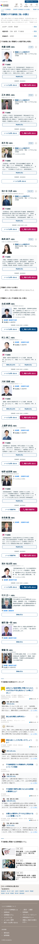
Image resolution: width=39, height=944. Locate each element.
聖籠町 (17, 52)
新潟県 (6, 320)
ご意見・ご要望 (27, 909)
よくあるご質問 (9, 920)
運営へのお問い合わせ (11, 922)
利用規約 (25, 912)
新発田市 (11, 610)
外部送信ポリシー (28, 917)
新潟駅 (6, 322)
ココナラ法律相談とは (11, 909)
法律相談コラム (9, 915)
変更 (35, 27)
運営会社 (6, 933)
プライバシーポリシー (30, 915)
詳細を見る (19, 614)
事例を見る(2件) (10, 365)
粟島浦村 (22, 893)
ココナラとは (8, 917)
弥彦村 (3, 893)
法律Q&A (7, 912)
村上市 (8, 891)
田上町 (7, 893)
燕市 (13, 891)
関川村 (16, 893)
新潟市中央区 (13, 320)
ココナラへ (5, 1)
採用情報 (6, 935)
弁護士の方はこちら (31, 1)
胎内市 (27, 891)
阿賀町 (12, 893)
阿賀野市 (22, 891)
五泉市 (16, 891)
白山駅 (6, 667)
